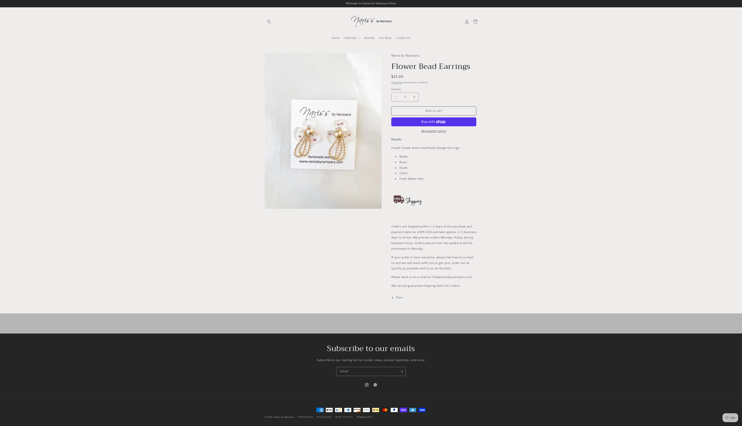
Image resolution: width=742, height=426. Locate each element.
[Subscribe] (401, 371)
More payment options (433, 131)
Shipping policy (365, 417)
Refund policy (305, 417)
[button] (269, 21)
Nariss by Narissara (284, 417)
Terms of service (344, 417)
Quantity (396, 89)
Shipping (396, 82)
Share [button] (399, 297)
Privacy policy (324, 417)
